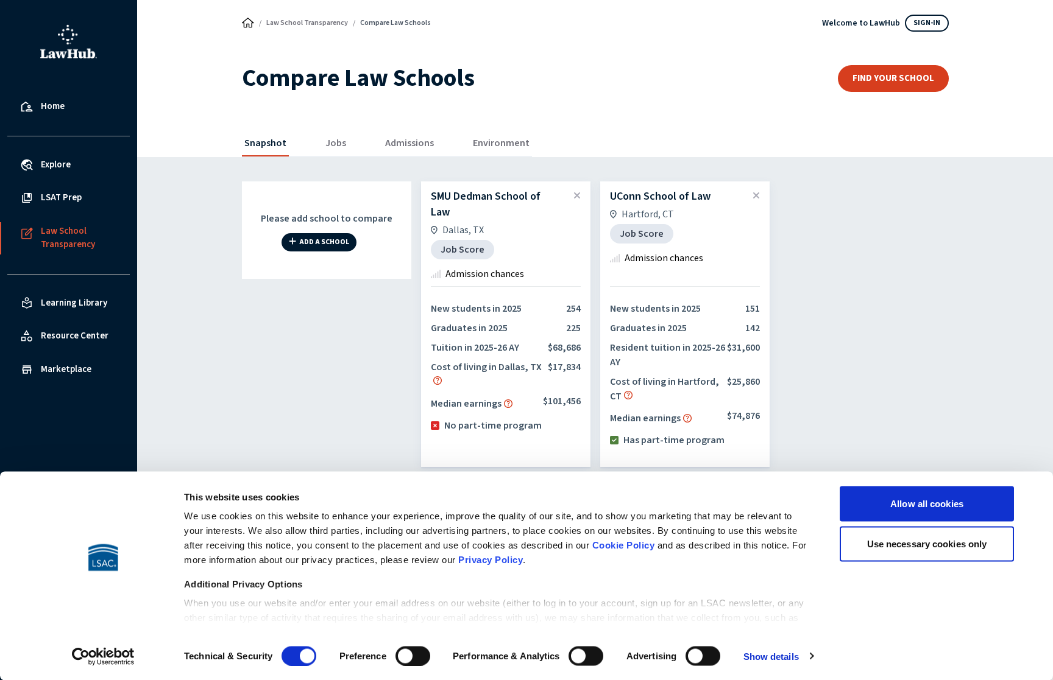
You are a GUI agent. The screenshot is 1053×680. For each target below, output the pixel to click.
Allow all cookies (926, 504)
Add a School (324, 242)
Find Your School (893, 78)
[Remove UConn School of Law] (756, 196)
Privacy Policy (490, 560)
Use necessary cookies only (927, 543)
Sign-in (926, 23)
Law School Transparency (307, 23)
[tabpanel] (595, 399)
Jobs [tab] (335, 143)
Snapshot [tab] (265, 143)
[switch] (412, 655)
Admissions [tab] (409, 143)
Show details (771, 656)
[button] (437, 380)
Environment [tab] (501, 143)
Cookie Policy (623, 545)
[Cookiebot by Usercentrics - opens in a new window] (103, 656)
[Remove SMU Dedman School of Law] (577, 196)
